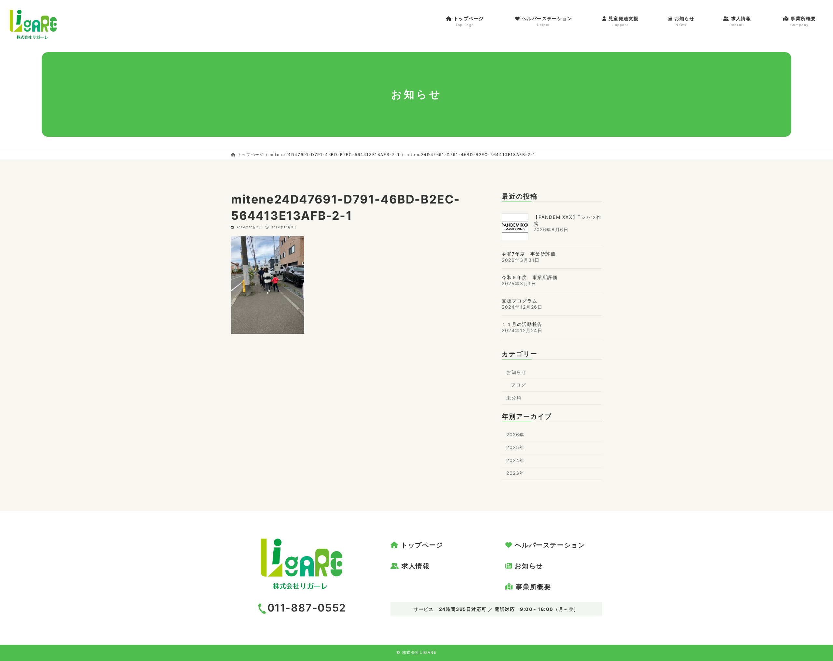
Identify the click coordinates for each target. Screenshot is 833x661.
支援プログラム (519, 300)
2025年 (515, 447)
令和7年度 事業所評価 (529, 254)
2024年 (515, 460)
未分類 (514, 398)
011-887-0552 (306, 607)
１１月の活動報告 (522, 324)
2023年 (515, 473)
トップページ (422, 545)
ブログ (518, 384)
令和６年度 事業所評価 (530, 277)
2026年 (515, 434)
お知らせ (516, 372)
